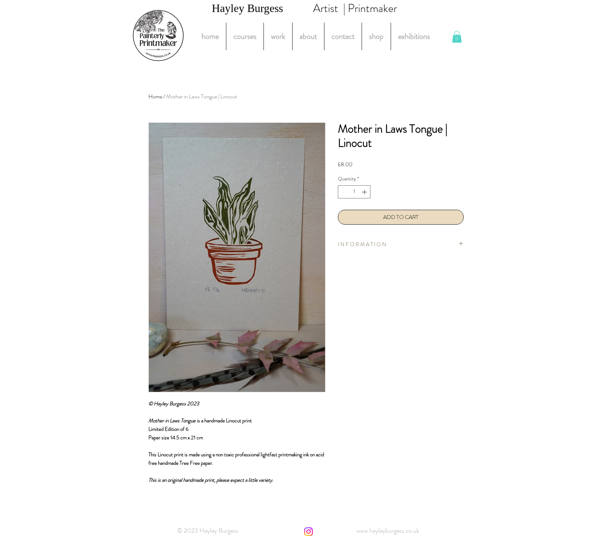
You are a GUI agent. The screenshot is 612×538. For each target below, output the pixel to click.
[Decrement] (343, 192)
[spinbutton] (354, 192)
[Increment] (365, 192)
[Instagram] (308, 531)
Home (155, 96)
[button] (457, 36)
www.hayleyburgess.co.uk (387, 530)
